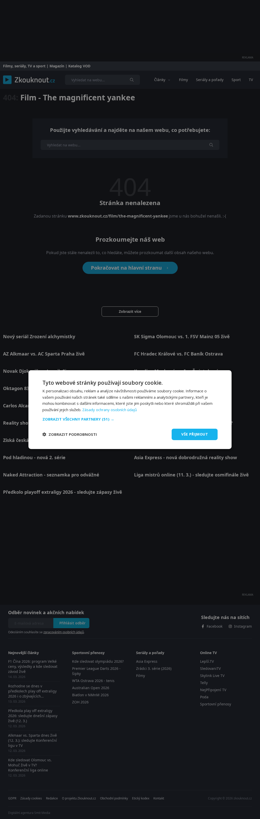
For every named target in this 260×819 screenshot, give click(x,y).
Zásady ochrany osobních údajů (109, 409)
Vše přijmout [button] (194, 434)
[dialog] (130, 409)
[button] (130, 419)
